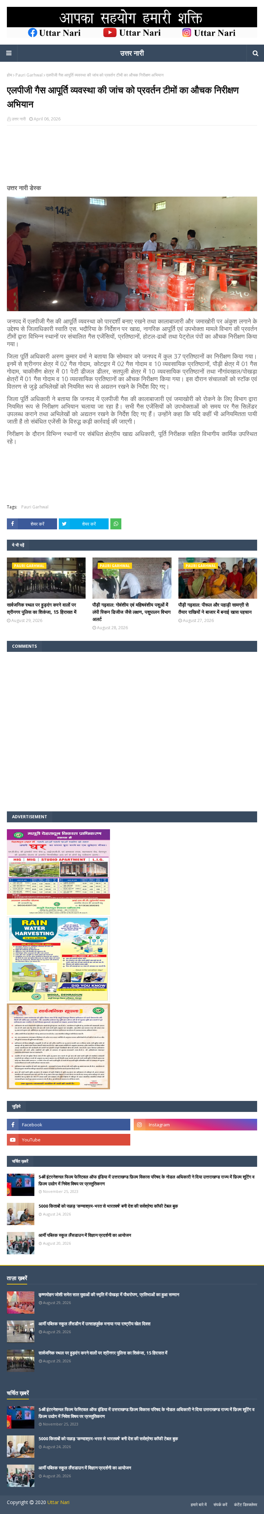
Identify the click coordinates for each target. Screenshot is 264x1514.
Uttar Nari (58, 1502)
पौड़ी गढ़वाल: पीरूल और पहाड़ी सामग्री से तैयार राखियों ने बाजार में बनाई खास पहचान (215, 608)
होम (9, 75)
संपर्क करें (220, 1504)
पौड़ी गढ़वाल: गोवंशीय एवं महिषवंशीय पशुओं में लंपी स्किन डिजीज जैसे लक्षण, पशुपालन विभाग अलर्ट (131, 611)
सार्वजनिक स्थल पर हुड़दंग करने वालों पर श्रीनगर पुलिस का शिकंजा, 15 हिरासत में (41, 608)
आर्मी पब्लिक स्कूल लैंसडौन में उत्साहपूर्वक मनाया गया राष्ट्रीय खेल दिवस (94, 1324)
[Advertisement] (132, 157)
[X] (195, 1140)
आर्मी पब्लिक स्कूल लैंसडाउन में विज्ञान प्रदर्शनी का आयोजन (84, 1235)
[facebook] (68, 1124)
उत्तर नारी (132, 53)
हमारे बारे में (199, 1504)
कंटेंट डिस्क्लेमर (245, 1504)
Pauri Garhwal (29, 75)
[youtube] (68, 1140)
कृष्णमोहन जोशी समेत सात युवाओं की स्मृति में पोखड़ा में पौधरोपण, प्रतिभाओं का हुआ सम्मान (108, 1294)
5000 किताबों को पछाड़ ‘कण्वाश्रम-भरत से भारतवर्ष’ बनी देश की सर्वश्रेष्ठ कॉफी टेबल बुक (108, 1206)
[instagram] (195, 1124)
